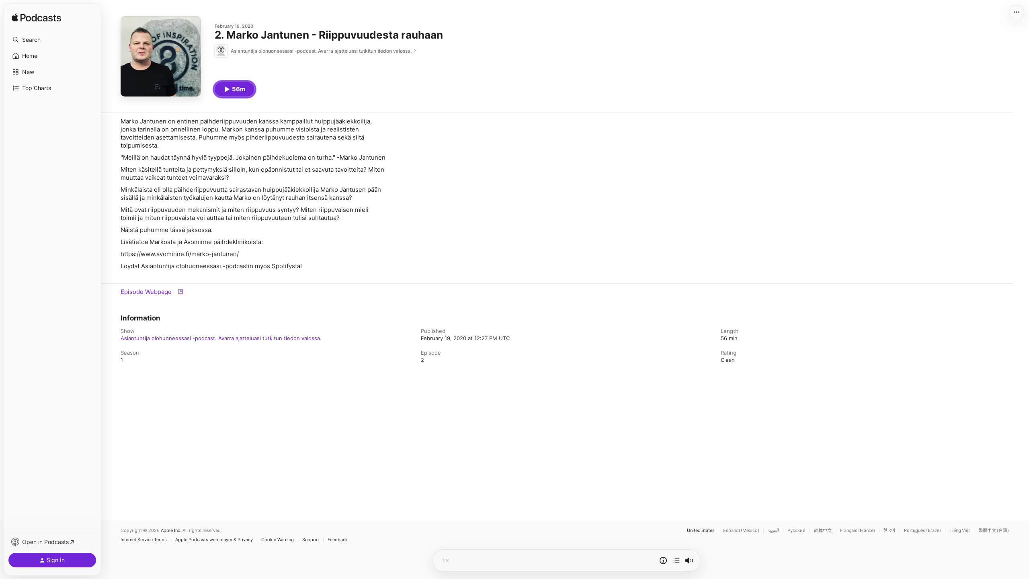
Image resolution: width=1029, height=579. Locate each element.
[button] (52, 40)
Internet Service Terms (144, 540)
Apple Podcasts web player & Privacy (214, 540)
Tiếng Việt (959, 530)
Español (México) (741, 530)
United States (701, 530)
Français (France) (857, 530)
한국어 (889, 530)
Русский (796, 530)
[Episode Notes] (663, 560)
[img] (36, 18)
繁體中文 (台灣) (993, 530)
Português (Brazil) (922, 530)
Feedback (338, 540)
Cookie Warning (277, 540)
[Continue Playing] (676, 560)
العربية (773, 530)
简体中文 (823, 530)
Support (310, 540)
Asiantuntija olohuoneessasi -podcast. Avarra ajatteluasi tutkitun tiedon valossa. (221, 338)
